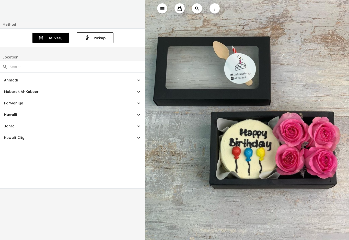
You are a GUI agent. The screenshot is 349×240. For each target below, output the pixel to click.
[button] (72, 80)
